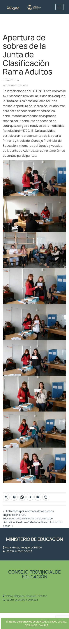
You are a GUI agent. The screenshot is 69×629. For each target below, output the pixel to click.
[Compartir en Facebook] (14, 497)
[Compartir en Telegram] (29, 497)
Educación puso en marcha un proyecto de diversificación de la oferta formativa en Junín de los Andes (33, 522)
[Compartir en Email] (37, 497)
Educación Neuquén (24, 7)
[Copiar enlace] (45, 497)
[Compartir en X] (6, 497)
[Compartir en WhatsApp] (22, 497)
